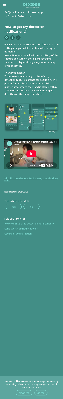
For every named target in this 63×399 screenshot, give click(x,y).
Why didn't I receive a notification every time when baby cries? (31, 179)
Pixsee (19, 12)
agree (41, 393)
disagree (24, 393)
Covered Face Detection (18, 233)
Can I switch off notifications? (21, 228)
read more (36, 387)
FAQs (8, 12)
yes (14, 206)
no (31, 206)
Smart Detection (19, 16)
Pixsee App (35, 12)
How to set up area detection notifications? (29, 223)
